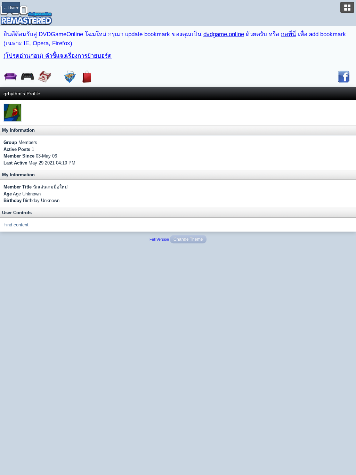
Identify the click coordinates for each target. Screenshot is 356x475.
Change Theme (188, 239)
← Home (10, 7)
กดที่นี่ (288, 34)
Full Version (159, 239)
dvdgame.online (223, 34)
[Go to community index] (26, 15)
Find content (16, 224)
